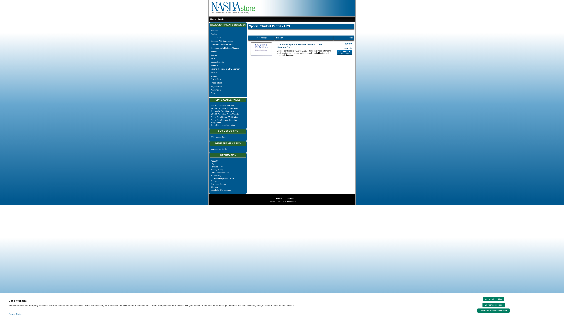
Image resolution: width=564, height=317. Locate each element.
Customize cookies (493, 305)
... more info (346, 48)
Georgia (214, 55)
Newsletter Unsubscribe (221, 190)
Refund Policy (217, 167)
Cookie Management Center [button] (222, 178)
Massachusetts (217, 62)
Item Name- (280, 38)
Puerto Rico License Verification (224, 117)
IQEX (213, 58)
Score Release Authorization (223, 125)
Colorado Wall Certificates (222, 41)
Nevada (214, 72)
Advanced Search (218, 184)
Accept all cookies (493, 299)
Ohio (213, 93)
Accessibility (216, 175)
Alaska (213, 34)
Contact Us (215, 181)
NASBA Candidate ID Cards (222, 105)
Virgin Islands (216, 86)
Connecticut (216, 37)
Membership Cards (219, 149)
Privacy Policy (217, 169)
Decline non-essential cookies (493, 310)
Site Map (214, 187)
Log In (221, 19)
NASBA (290, 198)
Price (351, 38)
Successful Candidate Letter (223, 111)
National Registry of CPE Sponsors (226, 69)
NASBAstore (291, 201)
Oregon (214, 76)
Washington (216, 90)
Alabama (214, 30)
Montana (214, 65)
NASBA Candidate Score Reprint (224, 108)
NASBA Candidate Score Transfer (225, 114)
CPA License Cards (219, 137)
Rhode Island (216, 83)
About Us (215, 161)
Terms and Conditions (220, 172)
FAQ (212, 164)
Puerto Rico (216, 79)
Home (213, 19)
